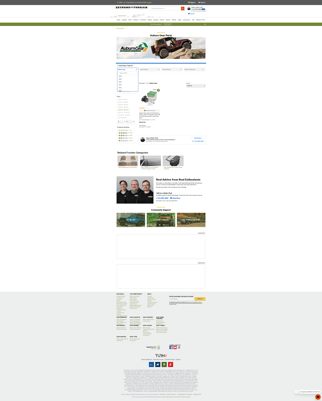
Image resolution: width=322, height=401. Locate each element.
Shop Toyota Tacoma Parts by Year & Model (148, 329)
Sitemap (162, 394)
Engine (150, 20)
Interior (168, 20)
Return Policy (133, 299)
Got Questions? (134, 300)
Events (118, 300)
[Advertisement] (161, 246)
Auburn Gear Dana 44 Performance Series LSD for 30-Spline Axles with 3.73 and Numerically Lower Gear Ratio (149, 115)
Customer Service (134, 302)
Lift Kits (174, 20)
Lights (179, 20)
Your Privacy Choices (185, 394)
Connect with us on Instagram (179, 347)
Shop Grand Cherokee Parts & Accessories (160, 322)
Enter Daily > (167, 24)
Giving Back (150, 297)
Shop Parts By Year (121, 302)
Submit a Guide (151, 299)
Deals (118, 20)
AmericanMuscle (146, 359)
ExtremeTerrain (170, 359)
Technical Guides (121, 310)
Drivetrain (143, 20)
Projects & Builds (121, 296)
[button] (191, 14)
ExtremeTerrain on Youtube (175, 347)
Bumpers (136, 20)
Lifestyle (124, 20)
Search (182, 8)
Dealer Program (151, 303)
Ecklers (178, 359)
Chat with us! (133, 303)
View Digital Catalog (122, 316)
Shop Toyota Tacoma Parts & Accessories (147, 334)
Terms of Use (133, 308)
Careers (149, 300)
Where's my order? (134, 296)
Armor (130, 20)
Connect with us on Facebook (171, 347)
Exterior (162, 20)
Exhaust (155, 20)
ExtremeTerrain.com (132, 8)
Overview (149, 296)
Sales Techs (150, 305)
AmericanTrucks (158, 359)
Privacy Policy (191, 302)
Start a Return (133, 297)
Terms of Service (181, 397)
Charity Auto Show (152, 302)
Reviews (149, 306)
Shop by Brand (120, 28)
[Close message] (205, 24)
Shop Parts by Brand (122, 303)
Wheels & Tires (200, 20)
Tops (193, 20)
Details (149, 2)
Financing (119, 308)
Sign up (200, 298)
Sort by (188, 83)
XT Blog (119, 311)
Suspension (186, 20)
